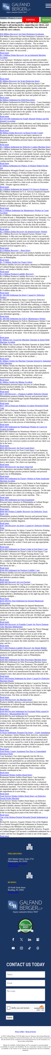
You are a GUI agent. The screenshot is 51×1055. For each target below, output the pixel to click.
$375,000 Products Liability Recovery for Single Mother (23, 648)
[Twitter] (21, 940)
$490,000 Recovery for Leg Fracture (15, 582)
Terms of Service (31, 1031)
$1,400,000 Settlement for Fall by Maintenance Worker (23, 319)
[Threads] (38, 949)
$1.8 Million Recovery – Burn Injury (15, 250)
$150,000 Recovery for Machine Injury (16, 700)
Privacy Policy (19, 1031)
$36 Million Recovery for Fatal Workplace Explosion (22, 34)
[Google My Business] (38, 940)
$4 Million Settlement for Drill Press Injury (17, 100)
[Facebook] (13, 940)
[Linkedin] (29, 940)
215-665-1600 (13, 866)
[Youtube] (13, 949)
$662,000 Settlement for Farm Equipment (17, 500)
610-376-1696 (13, 892)
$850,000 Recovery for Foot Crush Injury (17, 448)
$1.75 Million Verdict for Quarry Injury (16, 262)
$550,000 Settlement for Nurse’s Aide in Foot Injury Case (24, 549)
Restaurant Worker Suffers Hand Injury (16, 775)
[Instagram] (21, 949)
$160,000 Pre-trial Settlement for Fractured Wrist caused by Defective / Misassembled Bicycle (24, 712)
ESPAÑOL (30, 20)
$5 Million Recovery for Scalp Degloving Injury (20, 81)
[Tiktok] (29, 949)
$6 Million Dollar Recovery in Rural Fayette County (21, 133)
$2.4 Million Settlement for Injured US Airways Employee (24, 189)
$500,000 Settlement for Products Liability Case (20, 570)
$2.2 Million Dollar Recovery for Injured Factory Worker (23, 231)
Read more (4, 53)
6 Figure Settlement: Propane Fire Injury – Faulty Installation (25, 732)
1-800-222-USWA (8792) (17, 864)
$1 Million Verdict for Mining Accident (16, 382)
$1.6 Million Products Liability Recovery (17, 274)
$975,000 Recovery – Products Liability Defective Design (24, 394)
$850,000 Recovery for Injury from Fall (16, 467)
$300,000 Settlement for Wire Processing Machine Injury (23, 660)
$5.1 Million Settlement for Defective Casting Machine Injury (25, 147)
